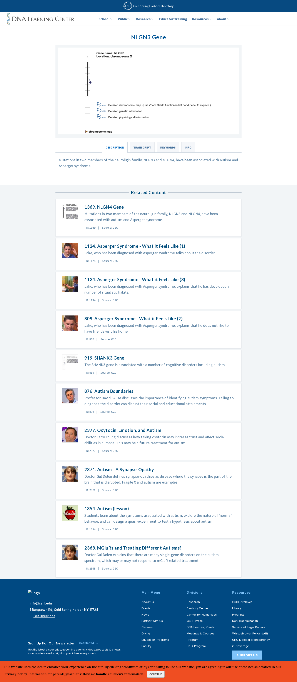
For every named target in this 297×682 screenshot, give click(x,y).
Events (146, 608)
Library (237, 608)
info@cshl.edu (41, 603)
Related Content (148, 192)
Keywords (168, 147)
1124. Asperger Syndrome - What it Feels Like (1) (134, 246)
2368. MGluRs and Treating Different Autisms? (133, 547)
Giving (146, 633)
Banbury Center (197, 608)
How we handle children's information (113, 674)
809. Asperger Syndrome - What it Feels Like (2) (133, 318)
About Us (148, 602)
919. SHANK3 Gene (104, 357)
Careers (147, 627)
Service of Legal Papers (248, 627)
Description (114, 147)
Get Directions (44, 616)
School (104, 19)
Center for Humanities (202, 614)
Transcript (142, 147)
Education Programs (155, 639)
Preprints (238, 614)
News (145, 614)
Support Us (247, 655)
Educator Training (173, 19)
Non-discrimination (245, 621)
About (222, 19)
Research (143, 19)
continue (155, 674)
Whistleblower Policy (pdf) (250, 633)
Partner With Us (152, 621)
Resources (200, 19)
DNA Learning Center (201, 627)
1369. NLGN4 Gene (104, 207)
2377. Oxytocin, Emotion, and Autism (123, 430)
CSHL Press (195, 621)
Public (123, 19)
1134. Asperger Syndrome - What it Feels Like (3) (134, 279)
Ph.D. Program (196, 646)
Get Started (87, 643)
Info (188, 147)
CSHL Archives (242, 602)
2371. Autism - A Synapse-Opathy (119, 469)
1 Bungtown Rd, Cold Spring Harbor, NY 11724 (64, 609)
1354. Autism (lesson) (106, 508)
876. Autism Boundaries (108, 391)
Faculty (146, 646)
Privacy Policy (15, 674)
